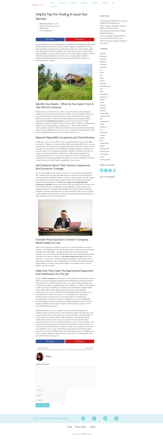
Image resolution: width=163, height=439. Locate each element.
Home (102, 102)
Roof (101, 140)
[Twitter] (105, 418)
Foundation (104, 94)
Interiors (103, 108)
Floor (102, 92)
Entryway (103, 83)
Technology (104, 154)
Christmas (103, 64)
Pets (101, 130)
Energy (102, 81)
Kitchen (95, 3)
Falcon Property (105, 86)
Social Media (104, 143)
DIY (113, 3)
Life (101, 119)
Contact (93, 427)
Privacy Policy (80, 427)
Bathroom (74, 3)
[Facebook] (94, 418)
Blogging (53, 7)
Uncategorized (105, 160)
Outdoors (105, 3)
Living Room (62, 3)
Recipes (102, 135)
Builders (103, 62)
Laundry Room (105, 116)
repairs (102, 138)
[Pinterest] (83, 418)
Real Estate (104, 132)
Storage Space (105, 151)
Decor (52, 3)
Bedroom (85, 3)
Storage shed (104, 149)
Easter (102, 78)
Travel (102, 157)
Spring (102, 146)
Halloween (103, 97)
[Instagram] (116, 418)
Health (102, 100)
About (69, 427)
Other (102, 124)
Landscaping (104, 113)
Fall (101, 89)
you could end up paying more (72, 256)
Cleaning (103, 67)
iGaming (103, 105)
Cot (101, 70)
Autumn (102, 53)
